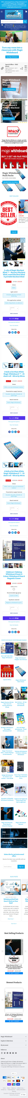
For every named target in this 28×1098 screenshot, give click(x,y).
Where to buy (20, 1085)
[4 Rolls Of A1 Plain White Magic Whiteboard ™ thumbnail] (5, 462)
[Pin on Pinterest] (18, 330)
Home (4, 1085)
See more (13, 921)
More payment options (14, 319)
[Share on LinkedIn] (15, 330)
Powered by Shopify (14, 1092)
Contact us (3, 1087)
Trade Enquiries (11, 1087)
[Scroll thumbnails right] (24, 261)
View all (14, 229)
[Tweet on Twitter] (12, 330)
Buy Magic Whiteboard (19, 54)
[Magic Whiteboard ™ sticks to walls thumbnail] (21, 462)
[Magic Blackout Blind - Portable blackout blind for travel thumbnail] (5, 261)
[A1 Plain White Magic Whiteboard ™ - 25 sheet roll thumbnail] (16, 363)
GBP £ (13, 1070)
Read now (10, 916)
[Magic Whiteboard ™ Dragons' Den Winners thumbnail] (16, 462)
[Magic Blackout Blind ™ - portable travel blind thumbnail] (10, 261)
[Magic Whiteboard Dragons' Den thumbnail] (21, 363)
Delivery (14, 1088)
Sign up (21, 864)
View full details (14, 323)
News (8, 1085)
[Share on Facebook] (9, 330)
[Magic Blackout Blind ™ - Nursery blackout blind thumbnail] (21, 261)
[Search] (25, 21)
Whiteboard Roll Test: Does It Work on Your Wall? (11, 899)
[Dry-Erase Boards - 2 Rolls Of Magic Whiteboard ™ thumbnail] (5, 363)
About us (14, 1085)
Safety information (21, 1087)
